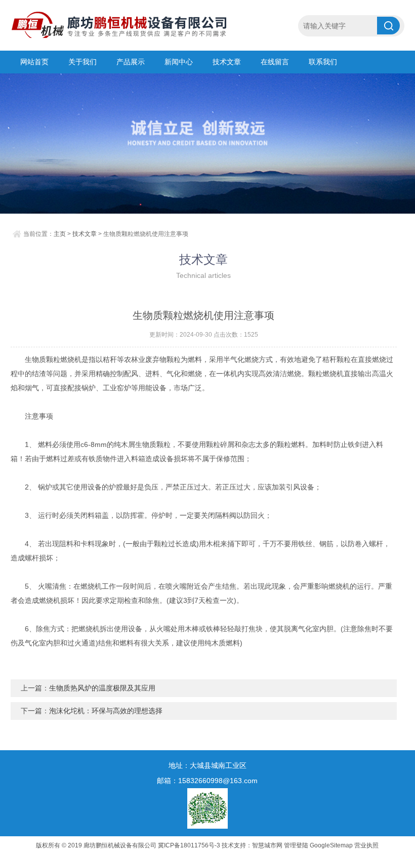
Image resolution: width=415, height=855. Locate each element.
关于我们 (82, 62)
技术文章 (227, 62)
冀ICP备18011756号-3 (189, 845)
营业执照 (366, 845)
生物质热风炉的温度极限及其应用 (102, 688)
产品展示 (130, 62)
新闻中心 (178, 62)
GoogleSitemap (331, 845)
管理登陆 (296, 845)
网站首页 (34, 62)
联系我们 (323, 62)
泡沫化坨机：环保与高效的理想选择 (105, 711)
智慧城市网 (267, 845)
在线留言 (275, 62)
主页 (60, 233)
